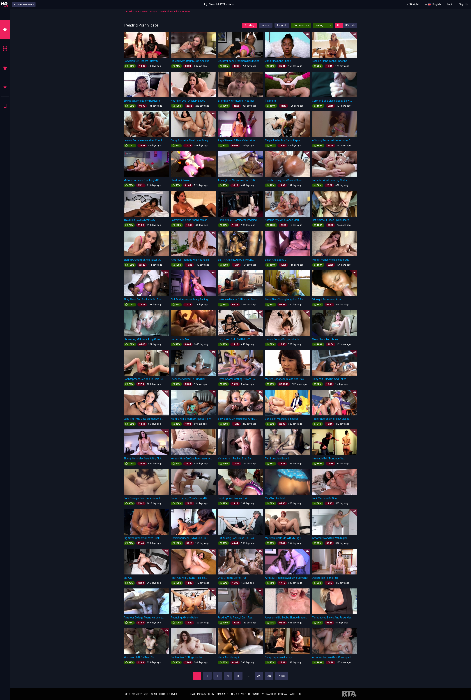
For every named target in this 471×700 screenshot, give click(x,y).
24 (259, 676)
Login (450, 4)
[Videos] (5, 29)
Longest (281, 25)
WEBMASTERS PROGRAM (275, 694)
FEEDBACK (253, 694)
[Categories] (5, 48)
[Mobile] (5, 105)
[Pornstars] (5, 86)
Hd (347, 25)
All (339, 25)
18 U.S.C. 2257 (238, 694)
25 (269, 676)
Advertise (296, 694)
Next (282, 676)
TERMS (191, 694)
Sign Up (463, 4)
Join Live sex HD (25, 4)
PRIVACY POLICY (205, 694)
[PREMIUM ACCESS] (5, 67)
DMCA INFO (222, 694)
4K (353, 25)
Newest (266, 25)
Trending (249, 25)
